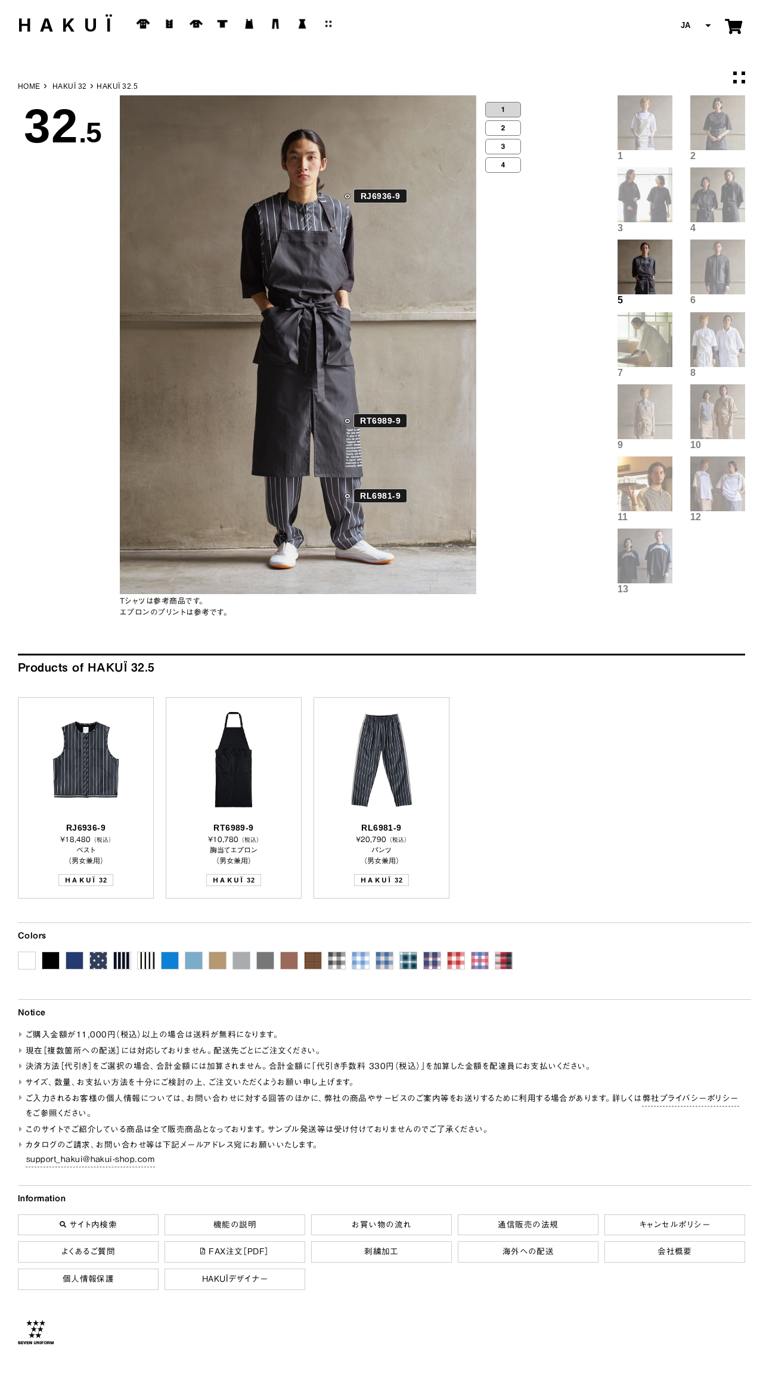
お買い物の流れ (381, 1224)
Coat (143, 24)
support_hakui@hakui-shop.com (90, 1159)
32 (86, 880)
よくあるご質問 (88, 1251)
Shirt (196, 24)
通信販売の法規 (528, 1224)
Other (328, 24)
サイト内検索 (91, 1224)
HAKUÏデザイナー (235, 1279)
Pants (275, 24)
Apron (249, 24)
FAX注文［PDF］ (237, 1251)
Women (302, 24)
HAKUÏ (69, 25)
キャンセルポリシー (675, 1224)
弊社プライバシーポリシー (691, 1098)
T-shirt (222, 24)
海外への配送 (528, 1251)
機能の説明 (234, 1224)
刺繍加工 (381, 1251)
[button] (694, 26)
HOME (29, 86)
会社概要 (674, 1251)
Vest (169, 24)
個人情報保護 (88, 1279)
